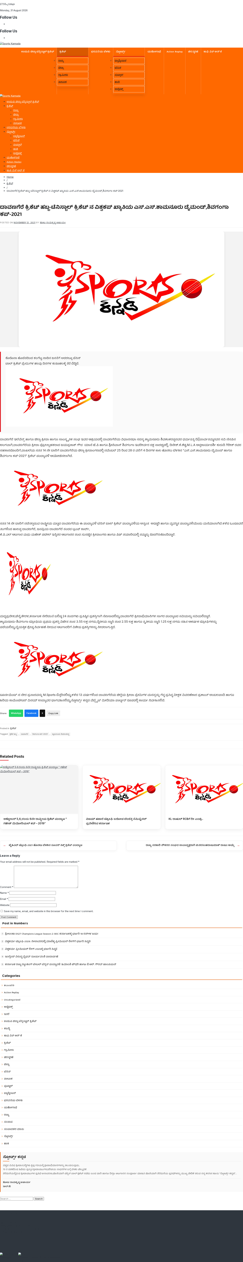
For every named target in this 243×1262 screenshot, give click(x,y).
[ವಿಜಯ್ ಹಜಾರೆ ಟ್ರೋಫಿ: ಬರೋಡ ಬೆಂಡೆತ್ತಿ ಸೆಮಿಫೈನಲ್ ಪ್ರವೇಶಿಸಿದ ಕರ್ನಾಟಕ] (122, 789)
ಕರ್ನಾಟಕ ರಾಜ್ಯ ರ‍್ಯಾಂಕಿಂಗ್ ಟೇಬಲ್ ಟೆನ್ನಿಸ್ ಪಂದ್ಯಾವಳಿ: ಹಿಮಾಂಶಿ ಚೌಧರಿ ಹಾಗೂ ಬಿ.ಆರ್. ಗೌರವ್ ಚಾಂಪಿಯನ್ (60, 965)
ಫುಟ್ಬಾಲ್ (119, 75)
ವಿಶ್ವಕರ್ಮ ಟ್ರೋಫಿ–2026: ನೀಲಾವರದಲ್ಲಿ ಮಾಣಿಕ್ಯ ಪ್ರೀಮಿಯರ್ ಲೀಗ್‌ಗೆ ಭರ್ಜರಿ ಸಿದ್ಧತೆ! (48, 942)
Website (4, 905)
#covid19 (9, 985)
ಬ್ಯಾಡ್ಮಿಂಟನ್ (120, 61)
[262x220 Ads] (9, 1254)
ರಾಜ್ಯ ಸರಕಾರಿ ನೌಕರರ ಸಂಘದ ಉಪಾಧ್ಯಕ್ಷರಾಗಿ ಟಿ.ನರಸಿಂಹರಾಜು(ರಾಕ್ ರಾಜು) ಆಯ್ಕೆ (190, 845)
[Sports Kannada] (10, 95)
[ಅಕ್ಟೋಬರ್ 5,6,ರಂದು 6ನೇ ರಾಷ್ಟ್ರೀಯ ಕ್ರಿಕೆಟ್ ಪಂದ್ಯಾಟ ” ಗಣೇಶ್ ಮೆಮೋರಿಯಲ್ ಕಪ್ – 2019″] (39, 789)
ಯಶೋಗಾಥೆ (154, 52)
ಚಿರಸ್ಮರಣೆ (193, 52)
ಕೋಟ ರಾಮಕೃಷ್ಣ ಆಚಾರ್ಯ (53, 222)
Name (4, 892)
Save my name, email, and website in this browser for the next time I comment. (48, 911)
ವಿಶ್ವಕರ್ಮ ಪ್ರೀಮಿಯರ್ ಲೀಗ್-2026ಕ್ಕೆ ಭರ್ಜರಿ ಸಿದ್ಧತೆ (31, 949)
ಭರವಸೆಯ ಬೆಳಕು (100, 52)
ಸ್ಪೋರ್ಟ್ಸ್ (120, 52)
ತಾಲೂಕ (62, 82)
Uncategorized (12, 1000)
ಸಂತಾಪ (8, 1122)
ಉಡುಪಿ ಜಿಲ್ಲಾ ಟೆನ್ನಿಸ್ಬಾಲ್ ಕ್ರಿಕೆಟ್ (37, 52)
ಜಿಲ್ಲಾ (60, 68)
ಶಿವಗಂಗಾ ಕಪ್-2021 (40, 734)
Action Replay (175, 52)
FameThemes (23, 1260)
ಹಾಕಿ (117, 82)
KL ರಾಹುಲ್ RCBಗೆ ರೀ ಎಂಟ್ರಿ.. (186, 819)
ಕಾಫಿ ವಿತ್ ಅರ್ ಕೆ (213, 52)
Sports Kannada (30, 1257)
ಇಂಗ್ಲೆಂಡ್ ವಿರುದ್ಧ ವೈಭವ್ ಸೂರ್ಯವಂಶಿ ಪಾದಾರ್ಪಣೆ (31, 957)
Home (10, 177)
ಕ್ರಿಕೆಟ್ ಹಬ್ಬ (13, 734)
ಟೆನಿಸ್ (118, 68)
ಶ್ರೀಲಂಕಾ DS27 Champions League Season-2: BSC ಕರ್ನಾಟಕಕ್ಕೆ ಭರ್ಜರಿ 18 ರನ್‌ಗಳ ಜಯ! (51, 934)
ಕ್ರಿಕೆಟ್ (63, 52)
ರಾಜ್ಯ (61, 61)
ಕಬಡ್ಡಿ (7, 1029)
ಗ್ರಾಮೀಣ (63, 75)
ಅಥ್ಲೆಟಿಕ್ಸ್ (119, 89)
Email (4, 899)
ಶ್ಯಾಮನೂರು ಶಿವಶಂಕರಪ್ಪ (60, 734)
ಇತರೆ (6, 1014)
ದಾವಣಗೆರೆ (24, 734)
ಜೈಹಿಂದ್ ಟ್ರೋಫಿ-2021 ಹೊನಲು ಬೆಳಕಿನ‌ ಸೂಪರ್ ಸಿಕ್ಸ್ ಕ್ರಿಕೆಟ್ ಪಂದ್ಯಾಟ (45, 845)
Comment (6, 887)
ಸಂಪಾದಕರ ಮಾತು (14, 1129)
